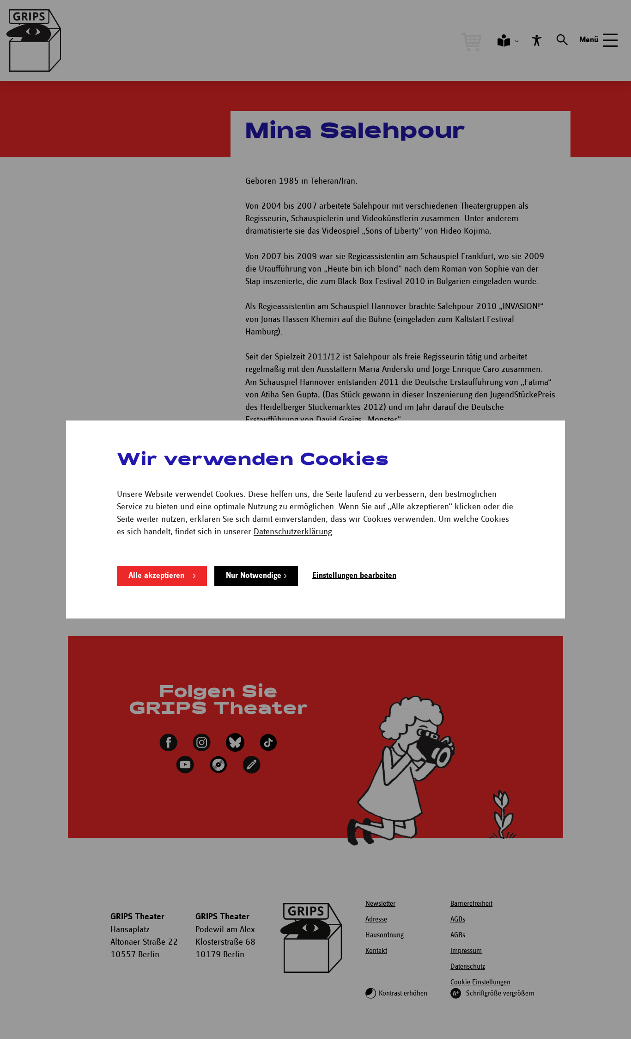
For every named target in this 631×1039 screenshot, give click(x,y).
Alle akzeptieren (156, 576)
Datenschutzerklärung (293, 532)
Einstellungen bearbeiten (354, 576)
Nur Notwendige (253, 576)
